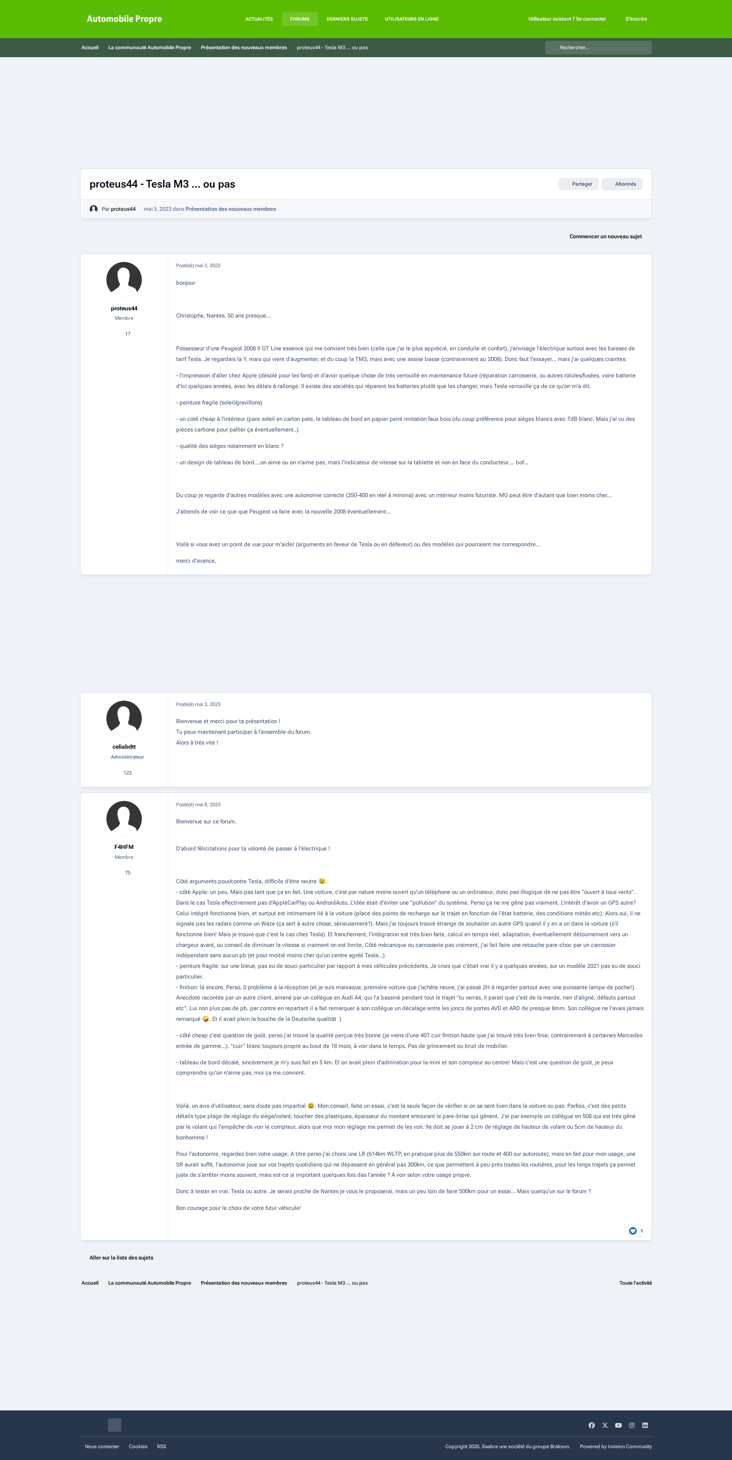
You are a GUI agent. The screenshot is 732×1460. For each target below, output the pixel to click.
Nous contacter (102, 1446)
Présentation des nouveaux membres (231, 209)
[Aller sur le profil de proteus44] (94, 209)
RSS (161, 1446)
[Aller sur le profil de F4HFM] (124, 819)
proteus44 (123, 209)
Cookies (138, 1446)
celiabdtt (124, 746)
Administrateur (127, 757)
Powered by (616, 1446)
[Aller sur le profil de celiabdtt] (124, 718)
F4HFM (124, 847)
